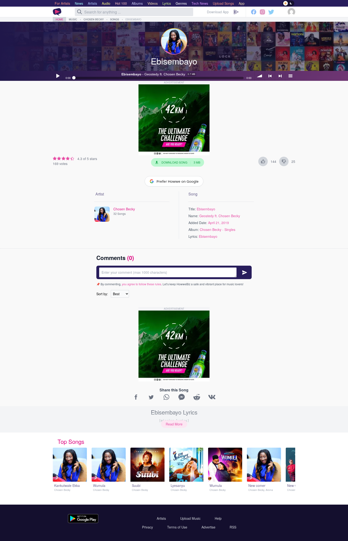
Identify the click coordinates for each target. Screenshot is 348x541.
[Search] (79, 12)
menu (290, 76)
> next (280, 76)
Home (59, 19)
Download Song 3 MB (180, 162)
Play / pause (58, 76)
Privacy (147, 527)
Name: (193, 215)
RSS (233, 527)
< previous (270, 76)
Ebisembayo (133, 19)
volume (260, 76)
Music (73, 19)
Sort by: (102, 293)
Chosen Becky (94, 19)
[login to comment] (174, 272)
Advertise (208, 527)
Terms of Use (177, 527)
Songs (114, 19)
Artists (161, 518)
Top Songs (71, 441)
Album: (193, 229)
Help (218, 518)
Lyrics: (193, 236)
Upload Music (190, 518)
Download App (218, 11)
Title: (192, 209)
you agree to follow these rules (141, 284)
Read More (174, 424)
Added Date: (197, 222)
